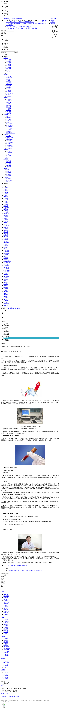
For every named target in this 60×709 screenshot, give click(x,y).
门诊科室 (8, 169)
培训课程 (8, 136)
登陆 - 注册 (3, 33)
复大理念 (8, 61)
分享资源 (6, 177)
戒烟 (7, 157)
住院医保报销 (9, 93)
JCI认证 (8, 71)
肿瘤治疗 (6, 97)
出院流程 (8, 88)
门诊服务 (6, 168)
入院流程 (8, 87)
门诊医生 (8, 171)
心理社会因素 (9, 146)
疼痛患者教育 (9, 142)
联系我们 (3, 32)
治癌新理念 (9, 117)
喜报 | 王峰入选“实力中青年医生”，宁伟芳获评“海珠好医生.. (21, 28)
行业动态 (8, 166)
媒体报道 (8, 165)
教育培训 (6, 134)
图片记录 (8, 181)
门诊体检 (8, 172)
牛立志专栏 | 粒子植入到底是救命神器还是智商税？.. (20, 22)
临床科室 (8, 105)
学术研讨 (8, 122)
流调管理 (8, 96)
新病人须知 (9, 84)
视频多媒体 (9, 180)
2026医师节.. (9, 25)
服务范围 (8, 76)
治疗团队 (8, 104)
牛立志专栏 (9, 128)
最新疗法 (8, 99)
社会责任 (8, 70)
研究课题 (8, 119)
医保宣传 (8, 174)
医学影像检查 (9, 125)
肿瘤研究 (6, 114)
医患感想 (8, 178)
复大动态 (8, 163)
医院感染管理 (9, 139)
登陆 (51, 19)
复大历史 (8, 62)
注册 (55, 19)
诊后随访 (8, 90)
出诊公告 (8, 160)
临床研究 (8, 116)
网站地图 (52, 23)
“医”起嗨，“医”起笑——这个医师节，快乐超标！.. (19, 26)
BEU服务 (8, 111)
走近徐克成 (9, 148)
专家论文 (8, 120)
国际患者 (8, 85)
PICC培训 (8, 140)
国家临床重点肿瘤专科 (9, 19)
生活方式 (8, 154)
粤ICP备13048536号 (6, 693)
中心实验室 (9, 123)
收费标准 (8, 91)
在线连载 (8, 131)
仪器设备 (8, 67)
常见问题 (8, 94)
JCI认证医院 (19, 19)
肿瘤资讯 (6, 159)
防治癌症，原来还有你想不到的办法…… (18, 565)
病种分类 (8, 102)
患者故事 (8, 108)
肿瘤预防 (6, 149)
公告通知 (8, 64)
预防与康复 (9, 152)
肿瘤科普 (8, 129)
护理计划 (8, 110)
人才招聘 (8, 73)
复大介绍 (8, 59)
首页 (5, 186)
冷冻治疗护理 (9, 137)
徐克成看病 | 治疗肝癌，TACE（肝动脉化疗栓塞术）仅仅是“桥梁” (25, 570)
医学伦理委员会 (10, 133)
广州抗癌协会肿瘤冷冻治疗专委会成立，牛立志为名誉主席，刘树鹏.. (24, 23)
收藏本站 (52, 22)
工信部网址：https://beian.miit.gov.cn (10, 696)
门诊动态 (8, 175)
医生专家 (8, 107)
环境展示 (8, 65)
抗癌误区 (8, 113)
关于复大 (6, 58)
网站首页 (6, 56)
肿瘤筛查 (8, 151)
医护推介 (8, 162)
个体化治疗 (9, 100)
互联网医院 (9, 78)
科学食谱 (8, 155)
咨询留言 (52, 20)
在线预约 (6, 55)
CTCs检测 (9, 145)
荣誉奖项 (8, 68)
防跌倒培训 (9, 143)
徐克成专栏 (9, 126)
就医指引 (6, 74)
